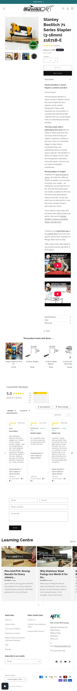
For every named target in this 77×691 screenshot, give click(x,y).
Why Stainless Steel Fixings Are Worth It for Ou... (54, 574)
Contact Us (32, 620)
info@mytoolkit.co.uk (62, 646)
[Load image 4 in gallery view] (34, 56)
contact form (52, 234)
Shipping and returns (12, 633)
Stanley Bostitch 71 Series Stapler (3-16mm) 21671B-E (15, 471)
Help (6, 645)
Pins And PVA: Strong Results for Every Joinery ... (17, 574)
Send (15, 528)
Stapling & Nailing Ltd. (16, 686)
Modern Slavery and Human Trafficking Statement (15, 639)
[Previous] (7, 357)
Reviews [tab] (10, 411)
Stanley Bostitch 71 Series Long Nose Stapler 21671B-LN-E (56, 219)
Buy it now (58, 73)
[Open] (5, 686)
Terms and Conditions (12, 629)
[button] (4, 8)
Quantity (46, 56)
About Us (8, 620)
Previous (5, 452)
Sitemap (8, 649)
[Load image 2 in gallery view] (17, 56)
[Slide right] (43, 605)
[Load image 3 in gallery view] (25, 56)
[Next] (70, 357)
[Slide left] (34, 605)
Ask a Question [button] (45, 407)
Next (72, 452)
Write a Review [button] (63, 407)
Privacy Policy (10, 624)
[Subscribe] (39, 661)
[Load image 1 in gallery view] (9, 56)
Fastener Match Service (36, 631)
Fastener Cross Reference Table (37, 626)
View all (72, 541)
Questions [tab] (23, 411)
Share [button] (48, 331)
